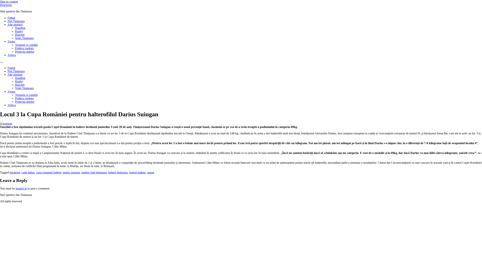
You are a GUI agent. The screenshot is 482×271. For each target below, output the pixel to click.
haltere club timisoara (94, 172)
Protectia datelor (24, 51)
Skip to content (9, 1)
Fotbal (11, 17)
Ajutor (11, 41)
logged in (21, 188)
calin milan (27, 172)
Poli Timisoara (16, 21)
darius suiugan (71, 172)
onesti (150, 172)
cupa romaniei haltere (48, 172)
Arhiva (12, 55)
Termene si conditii (26, 44)
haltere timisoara (118, 172)
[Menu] (1, 62)
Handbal (20, 28)
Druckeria (6, 5)
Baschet (19, 34)
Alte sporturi (15, 24)
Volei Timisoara (24, 38)
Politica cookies (24, 48)
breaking (15, 172)
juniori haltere (137, 172)
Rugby (19, 31)
